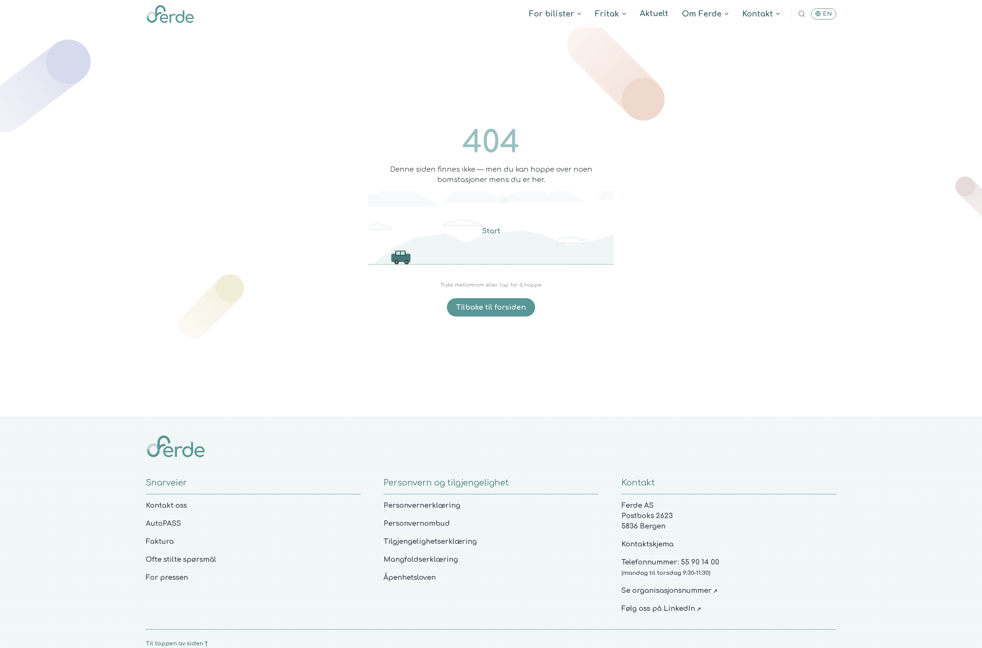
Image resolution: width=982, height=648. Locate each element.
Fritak (607, 14)
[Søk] (801, 13)
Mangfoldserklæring (421, 559)
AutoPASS (163, 523)
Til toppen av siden (177, 643)
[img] (491, 233)
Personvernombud (417, 523)
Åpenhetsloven (410, 577)
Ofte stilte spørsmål (181, 559)
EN (827, 14)
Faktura (160, 541)
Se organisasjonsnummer (669, 590)
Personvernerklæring (422, 505)
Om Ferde (702, 14)
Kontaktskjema (647, 544)
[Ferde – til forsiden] (170, 13)
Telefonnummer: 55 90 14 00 (670, 562)
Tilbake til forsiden (491, 307)
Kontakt (757, 14)
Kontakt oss (166, 505)
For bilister (551, 14)
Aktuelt (654, 13)
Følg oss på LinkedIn (661, 608)
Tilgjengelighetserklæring (430, 541)
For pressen (167, 577)
